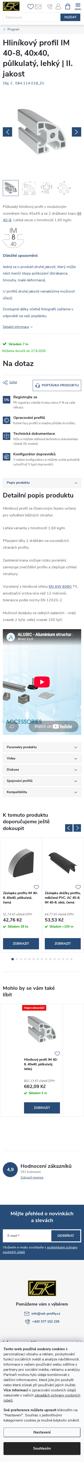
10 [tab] (50, 959)
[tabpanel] (21, 895)
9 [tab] (46, 959)
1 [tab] (12, 959)
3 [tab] (21, 959)
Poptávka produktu (60, 385)
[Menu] (78, 6)
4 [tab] (25, 959)
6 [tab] (33, 959)
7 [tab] (38, 959)
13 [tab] (63, 959)
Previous (69, 828)
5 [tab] (29, 959)
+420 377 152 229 (45, 1321)
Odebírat (65, 1235)
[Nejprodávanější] (42, 1030)
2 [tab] (17, 959)
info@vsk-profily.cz (46, 1313)
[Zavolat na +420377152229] (50, 7)
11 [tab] (54, 959)
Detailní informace (16, 327)
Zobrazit (21, 943)
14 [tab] (67, 959)
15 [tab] (71, 959)
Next (77, 828)
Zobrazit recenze (32, 1177)
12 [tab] (59, 959)
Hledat (70, 17)
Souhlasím (42, 1448)
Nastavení (42, 1432)
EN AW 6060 (60, 586)
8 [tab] (42, 959)
